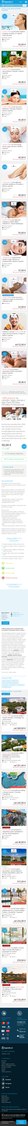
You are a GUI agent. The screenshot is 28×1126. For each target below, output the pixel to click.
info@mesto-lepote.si (18, 614)
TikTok (7, 1087)
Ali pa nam (22, 1036)
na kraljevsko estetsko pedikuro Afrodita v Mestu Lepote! (12, 184)
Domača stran (16, 616)
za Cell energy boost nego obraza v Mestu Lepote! (12, 146)
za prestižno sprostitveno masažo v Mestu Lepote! (13, 71)
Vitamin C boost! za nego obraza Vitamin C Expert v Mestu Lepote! (13, 333)
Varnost (3, 1068)
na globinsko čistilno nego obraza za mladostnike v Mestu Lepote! (13, 259)
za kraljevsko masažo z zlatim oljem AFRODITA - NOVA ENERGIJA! (12, 222)
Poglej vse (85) (5, 694)
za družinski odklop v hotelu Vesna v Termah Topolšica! (13, 792)
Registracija (4, 1096)
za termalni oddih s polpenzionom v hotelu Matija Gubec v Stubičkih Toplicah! (13, 910)
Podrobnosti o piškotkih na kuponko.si (8, 1122)
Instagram (8, 1083)
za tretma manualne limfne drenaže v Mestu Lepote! (12, 371)
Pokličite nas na (22, 1030)
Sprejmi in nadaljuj (21, 1122)
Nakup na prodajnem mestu (9, 1065)
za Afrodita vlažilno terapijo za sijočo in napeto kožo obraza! (13, 33)
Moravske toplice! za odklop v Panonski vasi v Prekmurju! (13, 989)
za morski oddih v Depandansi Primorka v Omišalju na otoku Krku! (13, 755)
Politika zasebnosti (6, 1071)
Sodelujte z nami (6, 1053)
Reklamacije (4, 1100)
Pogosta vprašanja (6, 1102)
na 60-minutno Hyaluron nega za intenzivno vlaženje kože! (12, 299)
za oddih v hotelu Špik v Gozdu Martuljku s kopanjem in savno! (13, 950)
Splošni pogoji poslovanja (8, 1064)
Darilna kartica (5, 1099)
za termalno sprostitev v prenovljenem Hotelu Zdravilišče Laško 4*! (12, 871)
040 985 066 (16, 612)
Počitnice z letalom (6, 1067)
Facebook (8, 1079)
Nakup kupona (5, 1097)
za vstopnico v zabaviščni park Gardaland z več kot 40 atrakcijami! (12, 831)
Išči (24, 5)
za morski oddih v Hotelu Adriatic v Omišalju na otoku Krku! (13, 718)
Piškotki (3, 1070)
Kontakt (3, 1062)
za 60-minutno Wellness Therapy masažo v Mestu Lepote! (12, 109)
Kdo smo (4, 1061)
